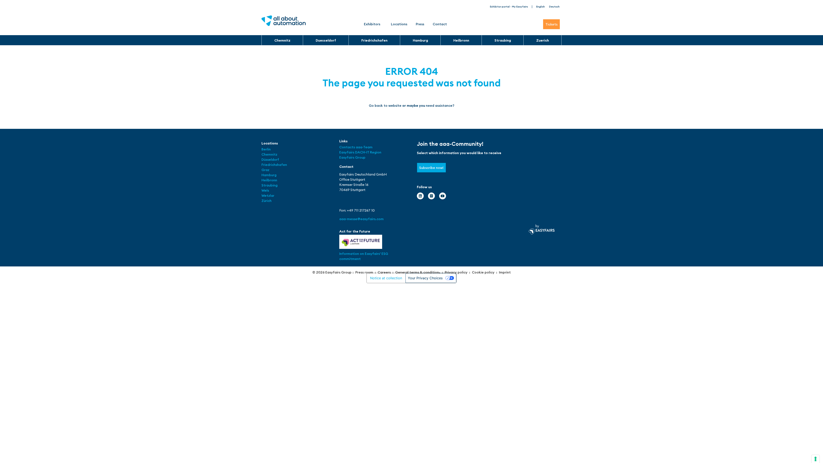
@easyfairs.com (361, 219)
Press (420, 24)
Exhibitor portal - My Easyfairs (509, 6)
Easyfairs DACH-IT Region (360, 152)
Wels (265, 190)
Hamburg (420, 40)
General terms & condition (417, 272)
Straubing (502, 40)
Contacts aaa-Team (355, 147)
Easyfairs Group (352, 157)
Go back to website (385, 105)
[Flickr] (431, 195)
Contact (440, 24)
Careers (384, 272)
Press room (364, 272)
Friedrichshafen (374, 40)
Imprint (505, 272)
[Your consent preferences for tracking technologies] (815, 459)
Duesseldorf (326, 40)
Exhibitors (372, 24)
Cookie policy (483, 272)
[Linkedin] (420, 195)
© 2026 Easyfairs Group (331, 272)
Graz (265, 170)
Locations (399, 24)
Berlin (266, 149)
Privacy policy (456, 272)
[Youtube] (442, 195)
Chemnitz (282, 40)
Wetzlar (267, 195)
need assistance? (440, 105)
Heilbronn (461, 40)
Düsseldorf (270, 159)
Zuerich (542, 40)
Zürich (266, 200)
